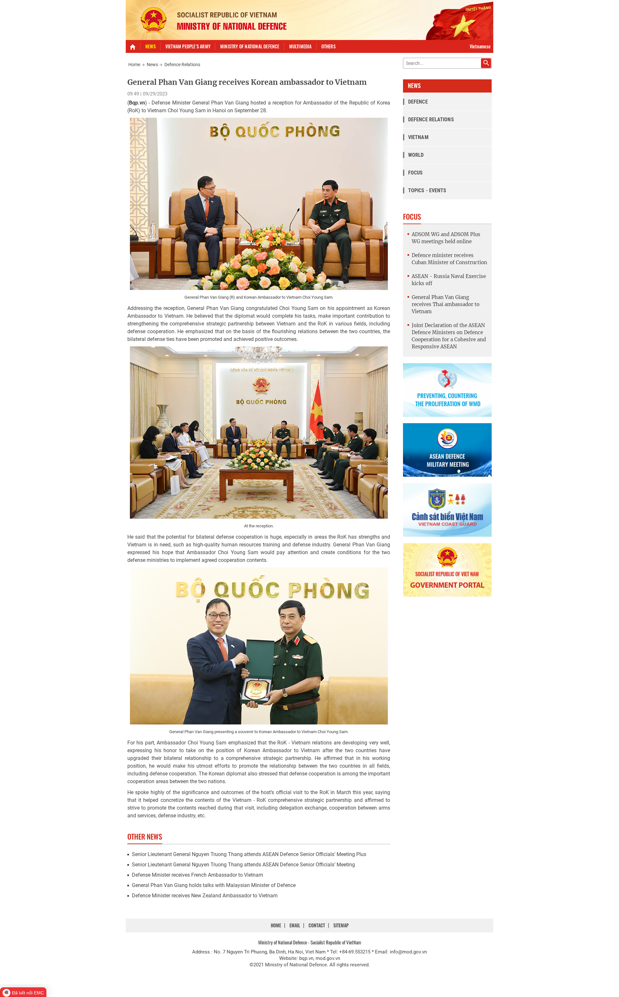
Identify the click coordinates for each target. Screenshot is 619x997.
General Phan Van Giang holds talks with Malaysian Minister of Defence (214, 885)
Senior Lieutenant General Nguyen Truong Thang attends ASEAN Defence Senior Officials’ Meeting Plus (249, 854)
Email (295, 925)
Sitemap (341, 925)
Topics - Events (427, 190)
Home (134, 64)
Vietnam (418, 137)
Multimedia (300, 46)
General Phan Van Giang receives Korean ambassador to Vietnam (247, 82)
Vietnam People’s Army (188, 46)
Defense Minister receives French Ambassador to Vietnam (197, 875)
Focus (415, 173)
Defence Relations (182, 64)
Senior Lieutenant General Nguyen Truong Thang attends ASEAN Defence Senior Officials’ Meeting (243, 865)
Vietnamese (480, 46)
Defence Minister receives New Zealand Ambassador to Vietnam (205, 895)
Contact (317, 925)
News (150, 46)
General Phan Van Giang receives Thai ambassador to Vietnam (445, 304)
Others (328, 46)
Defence (418, 102)
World (416, 155)
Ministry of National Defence (250, 46)
